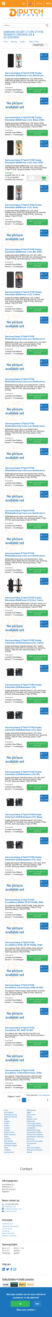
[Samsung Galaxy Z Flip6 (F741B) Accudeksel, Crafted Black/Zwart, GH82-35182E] (14, 1058)
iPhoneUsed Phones (34, 1150)
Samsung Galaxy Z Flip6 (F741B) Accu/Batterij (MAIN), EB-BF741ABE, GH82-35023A (24, 902)
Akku (6, 1119)
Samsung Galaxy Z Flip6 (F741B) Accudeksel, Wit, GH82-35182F (19, 1029)
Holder (6, 1126)
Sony (6, 1148)
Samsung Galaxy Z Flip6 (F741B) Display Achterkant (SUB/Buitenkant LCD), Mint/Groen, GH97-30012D (23, 687)
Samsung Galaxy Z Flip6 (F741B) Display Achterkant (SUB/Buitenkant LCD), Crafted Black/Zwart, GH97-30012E (24, 642)
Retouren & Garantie (9, 1236)
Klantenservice (7, 1224)
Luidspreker (31, 1128)
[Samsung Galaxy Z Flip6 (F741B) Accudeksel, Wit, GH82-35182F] (14, 1015)
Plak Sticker (8, 1141)
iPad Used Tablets (33, 1148)
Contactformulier (11, 1211)
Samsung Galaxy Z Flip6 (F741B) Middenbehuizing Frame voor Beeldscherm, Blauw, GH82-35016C (25, 470)
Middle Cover (9, 1132)
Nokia (6, 1137)
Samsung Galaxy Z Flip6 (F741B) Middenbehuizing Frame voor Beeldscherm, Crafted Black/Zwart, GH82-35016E (25, 381)
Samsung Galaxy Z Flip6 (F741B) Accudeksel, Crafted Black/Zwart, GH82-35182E (23, 1072)
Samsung (14, 42)
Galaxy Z (23, 42)
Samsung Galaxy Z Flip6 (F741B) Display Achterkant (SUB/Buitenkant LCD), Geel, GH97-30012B (23, 859)
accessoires (9, 1152)
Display (7, 1121)
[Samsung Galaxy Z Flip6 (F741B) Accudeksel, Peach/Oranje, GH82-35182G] (14, 972)
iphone (29, 1152)
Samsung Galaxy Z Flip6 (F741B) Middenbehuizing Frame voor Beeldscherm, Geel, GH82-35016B (25, 513)
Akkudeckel (31, 1110)
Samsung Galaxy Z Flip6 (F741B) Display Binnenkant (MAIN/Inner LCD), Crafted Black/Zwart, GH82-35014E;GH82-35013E (24, 294)
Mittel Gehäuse (10, 1135)
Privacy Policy (7, 1229)
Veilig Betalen (9, 1279)
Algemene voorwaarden (10, 1226)
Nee (37, 1304)
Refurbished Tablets (34, 1132)
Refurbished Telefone (35, 1135)
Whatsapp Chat (10, 1207)
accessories (31, 1143)
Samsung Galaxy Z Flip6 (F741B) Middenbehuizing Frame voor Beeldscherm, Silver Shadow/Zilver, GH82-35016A (25, 555)
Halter (6, 1123)
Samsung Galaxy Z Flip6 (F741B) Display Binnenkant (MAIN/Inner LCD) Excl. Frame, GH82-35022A (24, 600)
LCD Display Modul (34, 1123)
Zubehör (7, 1150)
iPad (28, 1146)
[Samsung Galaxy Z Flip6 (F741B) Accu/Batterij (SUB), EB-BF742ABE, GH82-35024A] (14, 930)
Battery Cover (32, 1119)
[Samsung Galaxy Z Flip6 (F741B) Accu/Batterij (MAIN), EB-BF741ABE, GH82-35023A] (14, 887)
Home (5, 42)
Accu (6, 1110)
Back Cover (31, 1115)
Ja (20, 1304)
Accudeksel (8, 1112)
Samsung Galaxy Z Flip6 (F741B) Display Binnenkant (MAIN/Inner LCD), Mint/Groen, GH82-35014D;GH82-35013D (24, 75)
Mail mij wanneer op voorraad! (37, 90)
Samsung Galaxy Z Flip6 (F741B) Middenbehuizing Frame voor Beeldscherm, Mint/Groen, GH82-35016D (25, 426)
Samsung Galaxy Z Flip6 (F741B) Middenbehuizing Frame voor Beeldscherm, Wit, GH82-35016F (25, 339)
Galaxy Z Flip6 (33, 42)
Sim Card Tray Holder (35, 1141)
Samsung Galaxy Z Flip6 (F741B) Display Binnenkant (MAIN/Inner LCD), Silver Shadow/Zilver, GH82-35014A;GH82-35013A (25, 207)
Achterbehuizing (10, 1115)
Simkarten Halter (10, 1146)
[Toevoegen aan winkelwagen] (43, 178)
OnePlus (7, 1139)
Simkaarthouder (10, 1143)
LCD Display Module (34, 1126)
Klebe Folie (31, 1121)
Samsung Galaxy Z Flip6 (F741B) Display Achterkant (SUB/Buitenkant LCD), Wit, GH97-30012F (23, 774)
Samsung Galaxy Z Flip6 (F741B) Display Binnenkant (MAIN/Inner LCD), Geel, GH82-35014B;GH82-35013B (24, 162)
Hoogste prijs (38, 45)
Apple (29, 1112)
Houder (7, 1128)
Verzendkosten (44, 1095)
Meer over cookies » (26, 1310)
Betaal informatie (8, 1233)
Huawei (7, 1130)
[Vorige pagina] (19, 1100)
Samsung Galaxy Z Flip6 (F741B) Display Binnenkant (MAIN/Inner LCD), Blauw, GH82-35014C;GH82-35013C (25, 120)
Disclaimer (6, 1231)
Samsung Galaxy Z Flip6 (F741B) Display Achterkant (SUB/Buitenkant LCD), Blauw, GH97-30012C (23, 817)
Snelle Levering (26, 1279)
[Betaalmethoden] (14, 1284)
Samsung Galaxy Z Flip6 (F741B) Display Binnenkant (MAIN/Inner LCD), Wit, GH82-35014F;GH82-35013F (23, 251)
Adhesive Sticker (10, 1117)
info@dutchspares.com (13, 1209)
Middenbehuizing (33, 1130)
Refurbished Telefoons (35, 1137)
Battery (29, 1117)
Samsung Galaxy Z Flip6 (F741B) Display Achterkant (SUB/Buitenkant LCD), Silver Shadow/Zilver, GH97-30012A (23, 730)
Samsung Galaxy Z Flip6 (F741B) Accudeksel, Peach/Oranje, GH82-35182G (24, 986)
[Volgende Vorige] (47, 1100)
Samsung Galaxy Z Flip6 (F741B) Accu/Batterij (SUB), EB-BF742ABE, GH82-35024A (24, 945)
